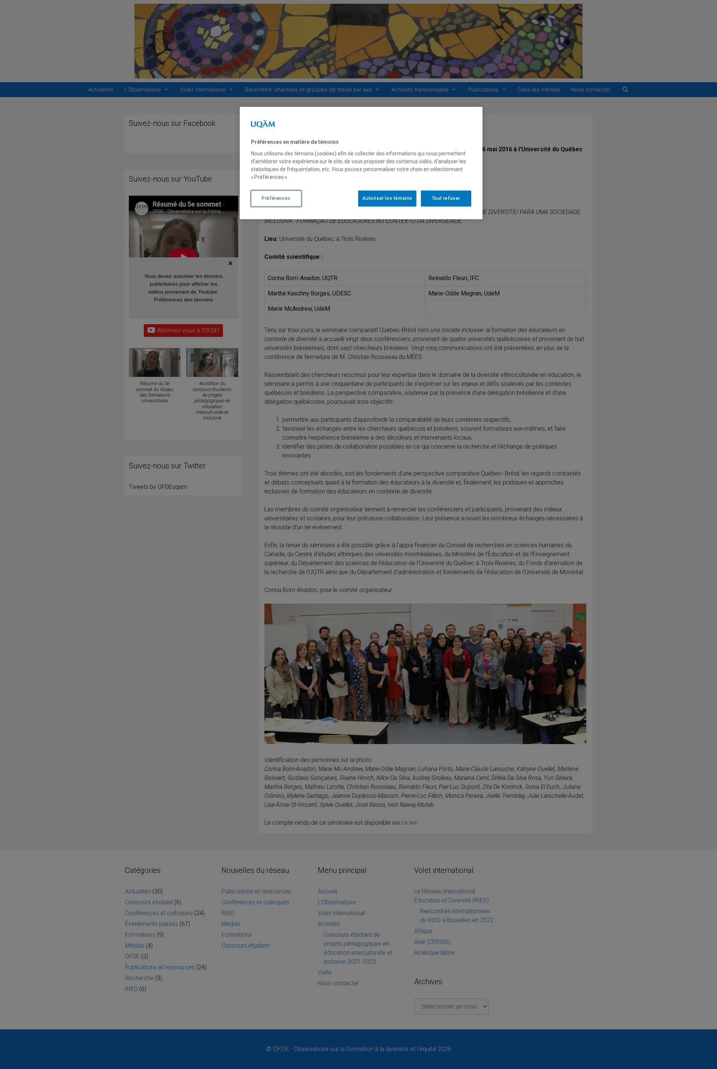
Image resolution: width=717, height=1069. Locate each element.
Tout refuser (446, 198)
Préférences (276, 198)
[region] (361, 163)
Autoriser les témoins (387, 198)
